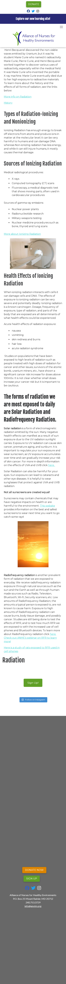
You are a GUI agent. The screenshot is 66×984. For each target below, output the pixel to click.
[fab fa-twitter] (33, 11)
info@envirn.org (33, 906)
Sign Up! (33, 682)
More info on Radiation (17, 96)
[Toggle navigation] (61, 27)
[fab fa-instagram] (37, 11)
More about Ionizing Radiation (22, 233)
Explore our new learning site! (33, 19)
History (8, 102)
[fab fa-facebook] (28, 11)
